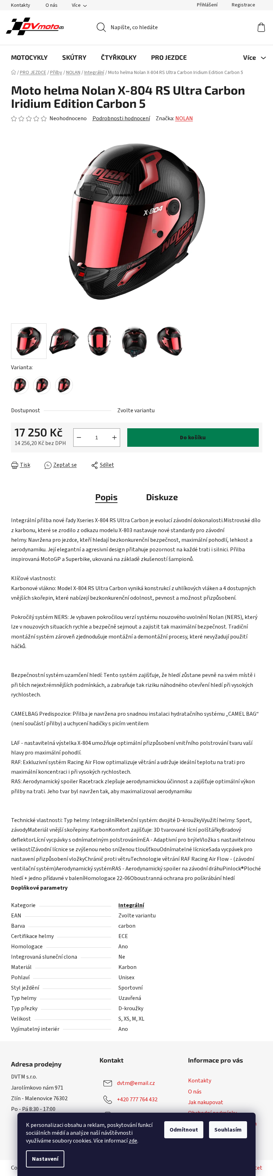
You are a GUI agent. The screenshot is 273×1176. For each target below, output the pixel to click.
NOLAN (184, 118)
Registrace (243, 5)
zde (133, 1141)
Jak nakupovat (205, 1102)
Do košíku (193, 437)
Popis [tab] (106, 497)
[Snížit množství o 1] (79, 437)
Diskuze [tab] (162, 497)
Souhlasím (228, 1130)
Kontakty (20, 5)
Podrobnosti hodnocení (121, 118)
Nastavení (45, 1159)
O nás (52, 5)
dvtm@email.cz (136, 1083)
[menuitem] (29, 57)
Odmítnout (184, 1130)
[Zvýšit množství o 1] (114, 437)
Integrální (131, 905)
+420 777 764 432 (137, 1099)
